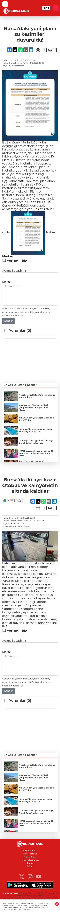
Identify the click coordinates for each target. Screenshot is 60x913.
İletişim (30, 866)
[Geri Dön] (5, 4)
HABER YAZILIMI (10, 893)
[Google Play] (18, 884)
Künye (30, 863)
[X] (21, 876)
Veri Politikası (30, 857)
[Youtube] (38, 876)
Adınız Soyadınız (14, 270)
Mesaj (6, 282)
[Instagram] (30, 876)
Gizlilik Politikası (30, 851)
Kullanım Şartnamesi (30, 860)
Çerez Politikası (30, 854)
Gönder (8, 321)
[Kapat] (57, 904)
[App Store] (41, 884)
